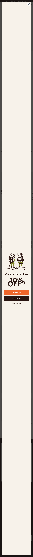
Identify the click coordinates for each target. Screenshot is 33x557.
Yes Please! (17, 292)
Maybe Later (16, 298)
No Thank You (16, 303)
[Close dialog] (28, 4)
